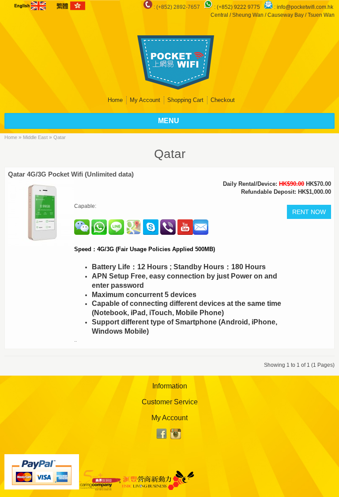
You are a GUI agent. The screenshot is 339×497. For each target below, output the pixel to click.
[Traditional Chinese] (70, 5)
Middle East (35, 137)
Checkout (223, 100)
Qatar (59, 137)
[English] (31, 5)
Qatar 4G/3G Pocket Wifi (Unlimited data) (71, 174)
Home (115, 100)
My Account (145, 100)
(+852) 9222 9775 (239, 7)
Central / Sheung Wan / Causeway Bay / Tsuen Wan (273, 15)
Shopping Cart (185, 100)
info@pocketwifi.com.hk (305, 7)
